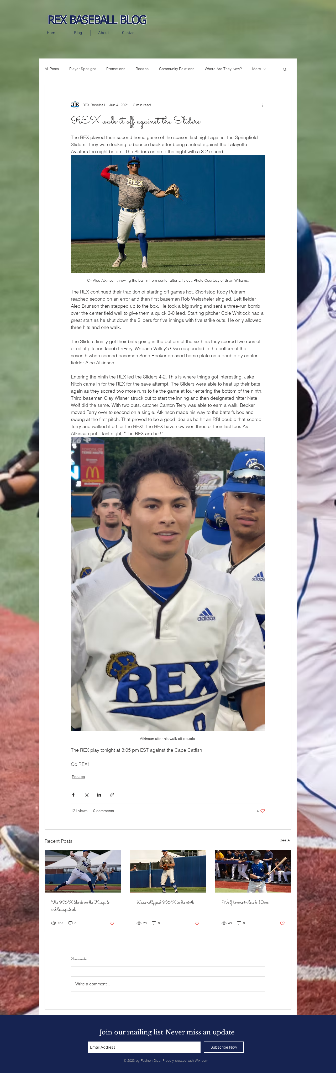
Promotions (115, 68)
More (256, 68)
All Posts (52, 68)
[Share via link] (111, 794)
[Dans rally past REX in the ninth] (168, 871)
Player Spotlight (82, 68)
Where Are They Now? (223, 68)
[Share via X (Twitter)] (86, 794)
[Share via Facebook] (73, 794)
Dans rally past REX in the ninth (165, 902)
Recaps (142, 68)
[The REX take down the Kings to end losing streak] (83, 871)
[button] (284, 69)
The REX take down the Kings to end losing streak (80, 906)
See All (285, 840)
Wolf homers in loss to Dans (245, 902)
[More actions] (262, 105)
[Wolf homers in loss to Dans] (253, 871)
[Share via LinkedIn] (99, 794)
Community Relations (176, 68)
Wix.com (201, 1060)
